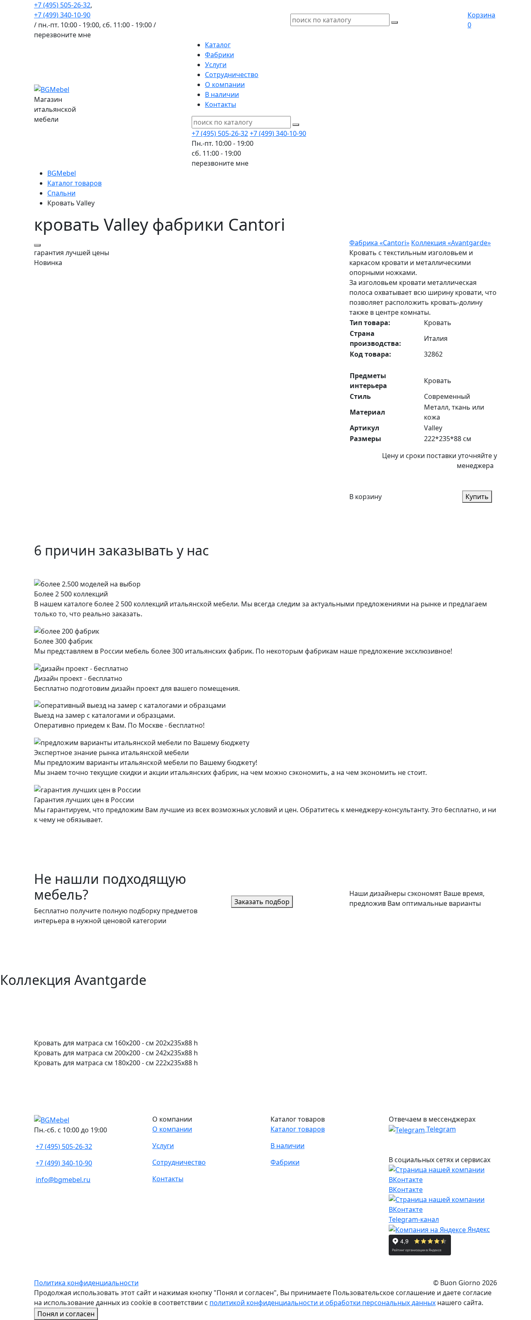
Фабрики (219, 54)
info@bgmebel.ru (63, 1179)
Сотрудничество (231, 74)
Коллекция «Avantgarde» (451, 242)
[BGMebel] (51, 88)
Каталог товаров (297, 1129)
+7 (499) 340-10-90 (62, 14)
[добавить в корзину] (37, 245)
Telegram (440, 1129)
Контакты (220, 104)
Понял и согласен (66, 1313)
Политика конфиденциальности (86, 1282)
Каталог (218, 44)
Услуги (216, 64)
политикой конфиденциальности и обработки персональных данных (322, 1302)
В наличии (222, 94)
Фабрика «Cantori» (379, 242)
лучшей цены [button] (71, 252)
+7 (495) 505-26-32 (62, 5)
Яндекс (478, 1229)
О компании (225, 84)
